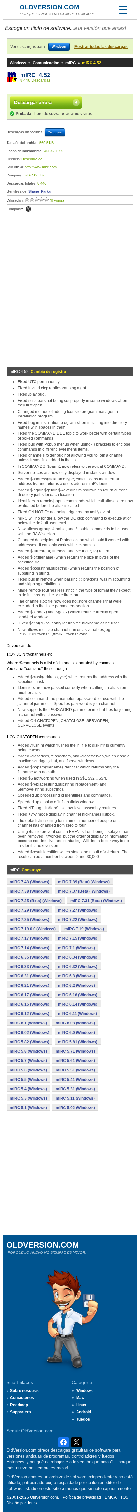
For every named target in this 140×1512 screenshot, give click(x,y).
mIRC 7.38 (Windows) (29, 891)
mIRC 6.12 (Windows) (29, 1013)
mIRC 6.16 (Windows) (77, 995)
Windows (18, 63)
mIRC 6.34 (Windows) (77, 957)
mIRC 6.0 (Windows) (76, 1032)
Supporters (20, 1412)
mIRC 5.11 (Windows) (75, 1098)
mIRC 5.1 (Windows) (28, 1108)
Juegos (83, 1419)
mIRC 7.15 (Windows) (77, 938)
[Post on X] (28, 209)
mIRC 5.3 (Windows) (28, 1098)
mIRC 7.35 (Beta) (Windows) (36, 901)
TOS (124, 1497)
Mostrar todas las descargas (101, 46)
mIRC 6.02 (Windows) (29, 1032)
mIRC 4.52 (35, 75)
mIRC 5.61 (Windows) (75, 1060)
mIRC (70, 63)
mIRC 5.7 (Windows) (28, 1060)
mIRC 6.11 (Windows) (77, 1013)
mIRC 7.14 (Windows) (29, 948)
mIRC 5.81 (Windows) (77, 1042)
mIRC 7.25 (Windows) (29, 919)
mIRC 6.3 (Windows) (76, 976)
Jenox (32, 1503)
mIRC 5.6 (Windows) (28, 1070)
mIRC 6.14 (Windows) (77, 1004)
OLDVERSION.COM (49, 7)
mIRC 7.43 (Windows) (29, 882)
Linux (81, 1405)
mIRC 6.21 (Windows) (29, 985)
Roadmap (19, 1405)
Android (83, 1412)
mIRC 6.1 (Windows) (28, 1023)
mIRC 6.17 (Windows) (29, 995)
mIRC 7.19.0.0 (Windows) (33, 929)
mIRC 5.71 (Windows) (75, 1051)
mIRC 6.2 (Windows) (76, 985)
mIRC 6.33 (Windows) (29, 966)
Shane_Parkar (40, 191)
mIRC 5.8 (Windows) (28, 1051)
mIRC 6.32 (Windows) (77, 966)
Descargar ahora (33, 102)
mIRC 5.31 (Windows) (75, 1089)
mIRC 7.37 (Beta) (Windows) (84, 891)
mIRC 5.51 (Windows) (75, 1070)
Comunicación (46, 63)
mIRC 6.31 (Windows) (29, 976)
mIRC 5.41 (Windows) (75, 1079)
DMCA (111, 1497)
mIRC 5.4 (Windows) (28, 1089)
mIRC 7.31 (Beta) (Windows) (96, 901)
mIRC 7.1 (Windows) (76, 948)
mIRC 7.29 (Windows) (29, 910)
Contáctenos (22, 1398)
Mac (80, 1398)
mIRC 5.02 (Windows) (75, 1108)
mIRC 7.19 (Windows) (84, 929)
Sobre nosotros (24, 1390)
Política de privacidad (82, 1497)
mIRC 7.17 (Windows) (29, 938)
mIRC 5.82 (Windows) (29, 1042)
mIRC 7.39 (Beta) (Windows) (84, 882)
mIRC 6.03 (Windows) (75, 1023)
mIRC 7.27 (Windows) (77, 910)
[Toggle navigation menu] (123, 10)
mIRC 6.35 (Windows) (29, 957)
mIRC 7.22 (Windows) (77, 919)
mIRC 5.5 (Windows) (28, 1079)
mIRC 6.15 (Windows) (29, 1004)
